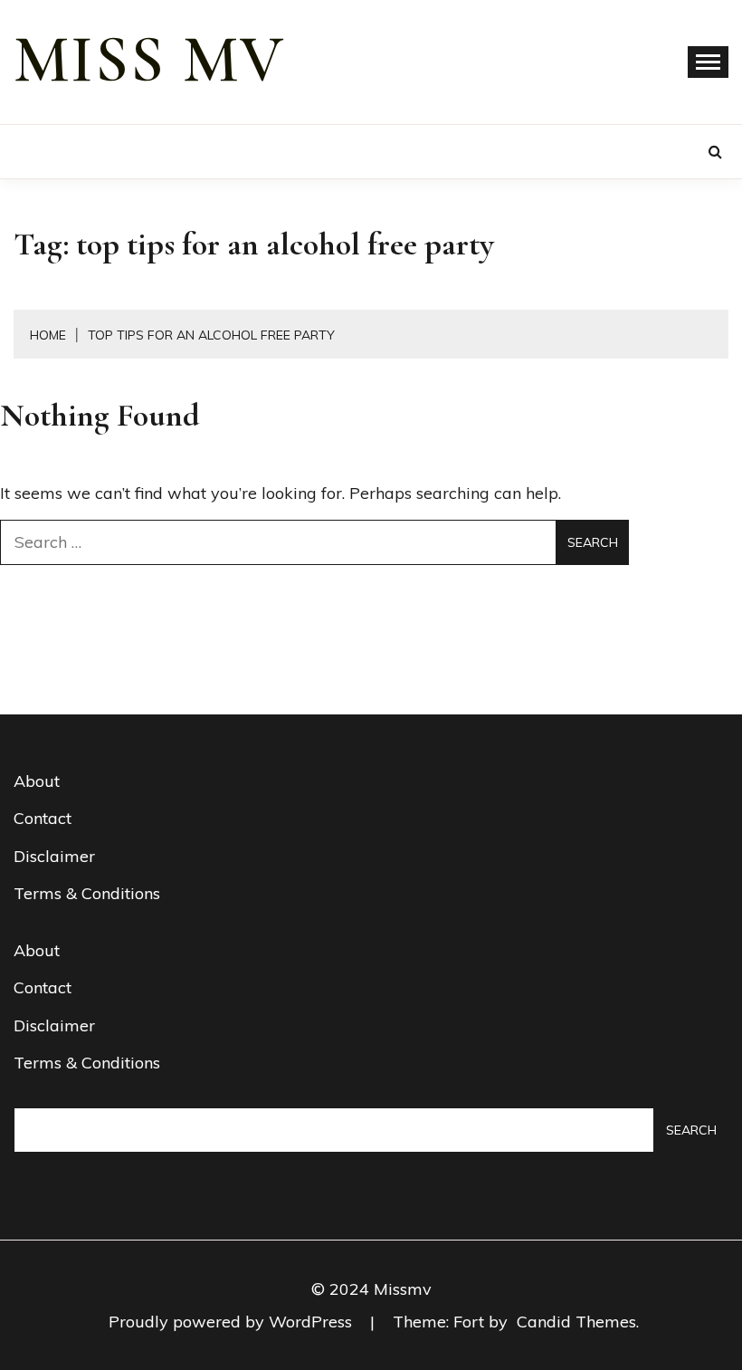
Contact (42, 818)
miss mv (149, 60)
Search (691, 1130)
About (37, 781)
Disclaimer (54, 856)
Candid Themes (576, 1321)
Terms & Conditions (87, 893)
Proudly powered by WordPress (233, 1321)
